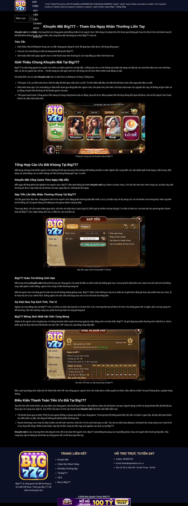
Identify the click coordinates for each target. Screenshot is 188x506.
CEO (60, 477)
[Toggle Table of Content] (30, 18)
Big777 (18, 484)
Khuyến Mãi (63, 460)
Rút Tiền (35, 13)
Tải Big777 (63, 473)
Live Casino (37, 21)
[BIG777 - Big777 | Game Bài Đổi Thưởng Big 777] (20, 5)
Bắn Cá (37, 37)
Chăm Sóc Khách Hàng (68, 464)
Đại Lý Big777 (64, 482)
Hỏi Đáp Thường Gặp (68, 469)
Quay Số (36, 30)
